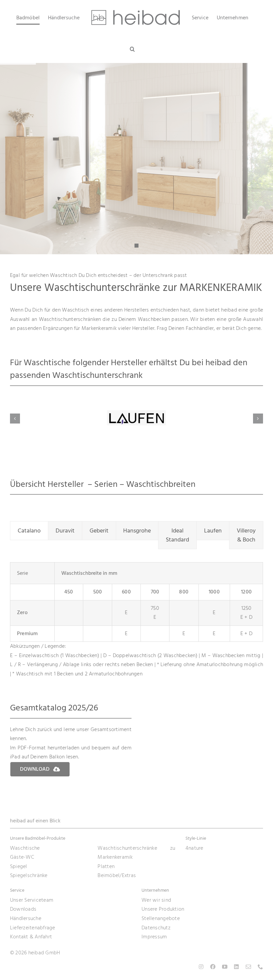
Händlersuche (25, 918)
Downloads (23, 909)
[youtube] (224, 966)
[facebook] (212, 966)
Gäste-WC (22, 857)
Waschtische (25, 848)
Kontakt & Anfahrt (31, 936)
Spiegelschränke (29, 875)
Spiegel (18, 866)
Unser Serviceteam (31, 900)
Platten (106, 866)
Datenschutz (155, 927)
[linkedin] (236, 966)
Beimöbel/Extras (117, 875)
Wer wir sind (156, 900)
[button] (132, 49)
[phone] (260, 966)
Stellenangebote (160, 918)
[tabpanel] (136, 620)
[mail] (248, 966)
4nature (194, 848)
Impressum (154, 936)
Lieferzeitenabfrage (32, 927)
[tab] (29, 530)
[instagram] (201, 966)
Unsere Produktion (162, 909)
